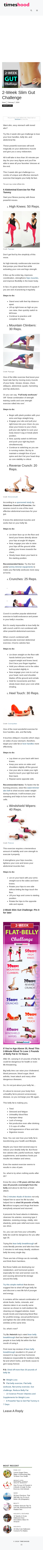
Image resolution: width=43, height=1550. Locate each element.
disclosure (17, 119)
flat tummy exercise (21, 1387)
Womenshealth (13, 497)
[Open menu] (21, 1544)
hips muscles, (32, 278)
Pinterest (11, 843)
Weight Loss (7, 105)
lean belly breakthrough (23, 1243)
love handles (28, 744)
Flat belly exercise (14, 1383)
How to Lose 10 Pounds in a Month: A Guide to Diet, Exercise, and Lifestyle (23, 1487)
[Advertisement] (21, 38)
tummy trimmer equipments (21, 567)
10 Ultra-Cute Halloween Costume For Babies (22, 1530)
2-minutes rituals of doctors (19, 1197)
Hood (4, 102)
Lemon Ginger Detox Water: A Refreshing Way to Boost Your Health (22, 1474)
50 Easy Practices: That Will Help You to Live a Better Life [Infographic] (22, 1497)
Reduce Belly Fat (20, 1390)
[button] (31, 10)
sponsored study (24, 502)
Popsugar (11, 249)
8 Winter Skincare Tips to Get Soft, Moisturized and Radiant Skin (22, 1507)
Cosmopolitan (12, 723)
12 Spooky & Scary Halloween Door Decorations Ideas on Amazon (21, 1518)
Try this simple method (13, 1285)
